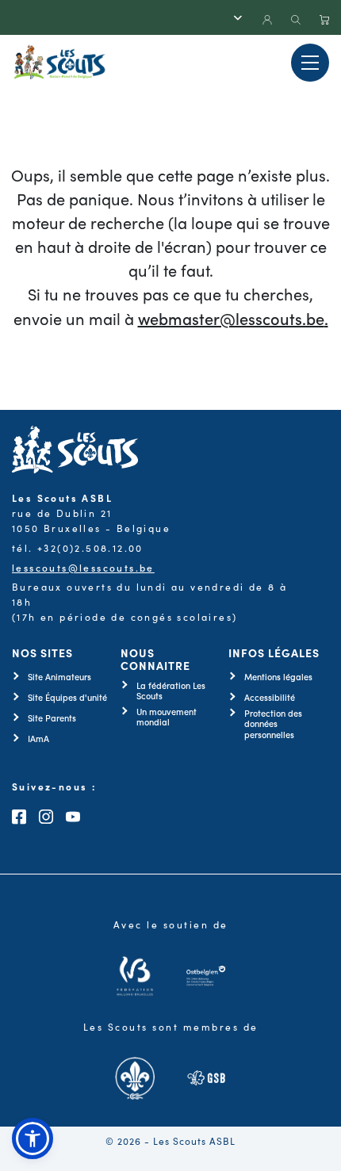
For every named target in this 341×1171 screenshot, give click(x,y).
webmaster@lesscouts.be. (233, 318)
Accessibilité (269, 697)
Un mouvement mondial (166, 716)
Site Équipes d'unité (67, 697)
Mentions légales (278, 677)
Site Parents (52, 718)
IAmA (38, 738)
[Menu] (310, 63)
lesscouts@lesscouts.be (83, 567)
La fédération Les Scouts (170, 690)
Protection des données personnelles (273, 724)
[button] (32, 1138)
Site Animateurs (59, 677)
